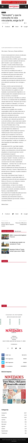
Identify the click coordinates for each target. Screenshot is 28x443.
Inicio (2, 10)
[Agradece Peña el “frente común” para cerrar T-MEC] (5, 251)
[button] (26, 7)
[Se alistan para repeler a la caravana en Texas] (5, 244)
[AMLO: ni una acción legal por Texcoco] (5, 236)
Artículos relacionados (7, 231)
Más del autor (18, 231)
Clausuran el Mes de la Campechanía (21, 223)
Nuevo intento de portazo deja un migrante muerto (7, 224)
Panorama (7, 10)
